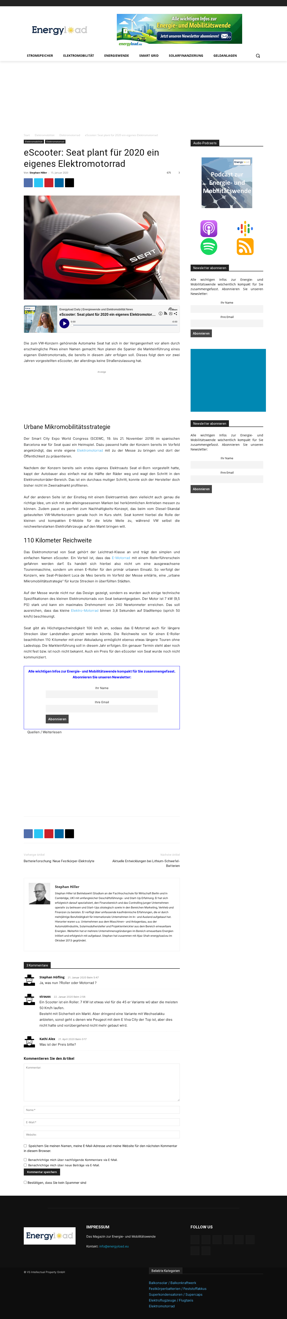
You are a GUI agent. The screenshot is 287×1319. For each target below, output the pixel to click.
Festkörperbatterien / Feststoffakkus (178, 1288)
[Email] (69, 182)
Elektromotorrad (69, 135)
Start (27, 135)
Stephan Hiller (38, 172)
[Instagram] (223, 3)
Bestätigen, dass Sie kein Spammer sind (56, 1182)
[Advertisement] (143, 94)
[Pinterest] (235, 3)
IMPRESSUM (97, 1227)
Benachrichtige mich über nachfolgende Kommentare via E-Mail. (73, 1160)
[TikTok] (248, 3)
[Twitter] (254, 3)
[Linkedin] (229, 3)
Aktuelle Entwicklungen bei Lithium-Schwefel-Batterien (146, 863)
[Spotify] (242, 3)
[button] (257, 55)
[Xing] (260, 3)
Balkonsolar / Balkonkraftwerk (172, 1283)
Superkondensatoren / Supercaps (175, 1294)
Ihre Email (102, 702)
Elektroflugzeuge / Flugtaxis (171, 1300)
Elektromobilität (44, 135)
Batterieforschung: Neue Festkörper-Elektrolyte (59, 861)
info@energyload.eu (114, 1246)
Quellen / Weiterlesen (44, 732)
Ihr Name (102, 688)
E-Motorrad (121, 558)
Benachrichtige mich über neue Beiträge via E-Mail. (64, 1165)
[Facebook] (217, 3)
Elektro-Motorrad (84, 610)
